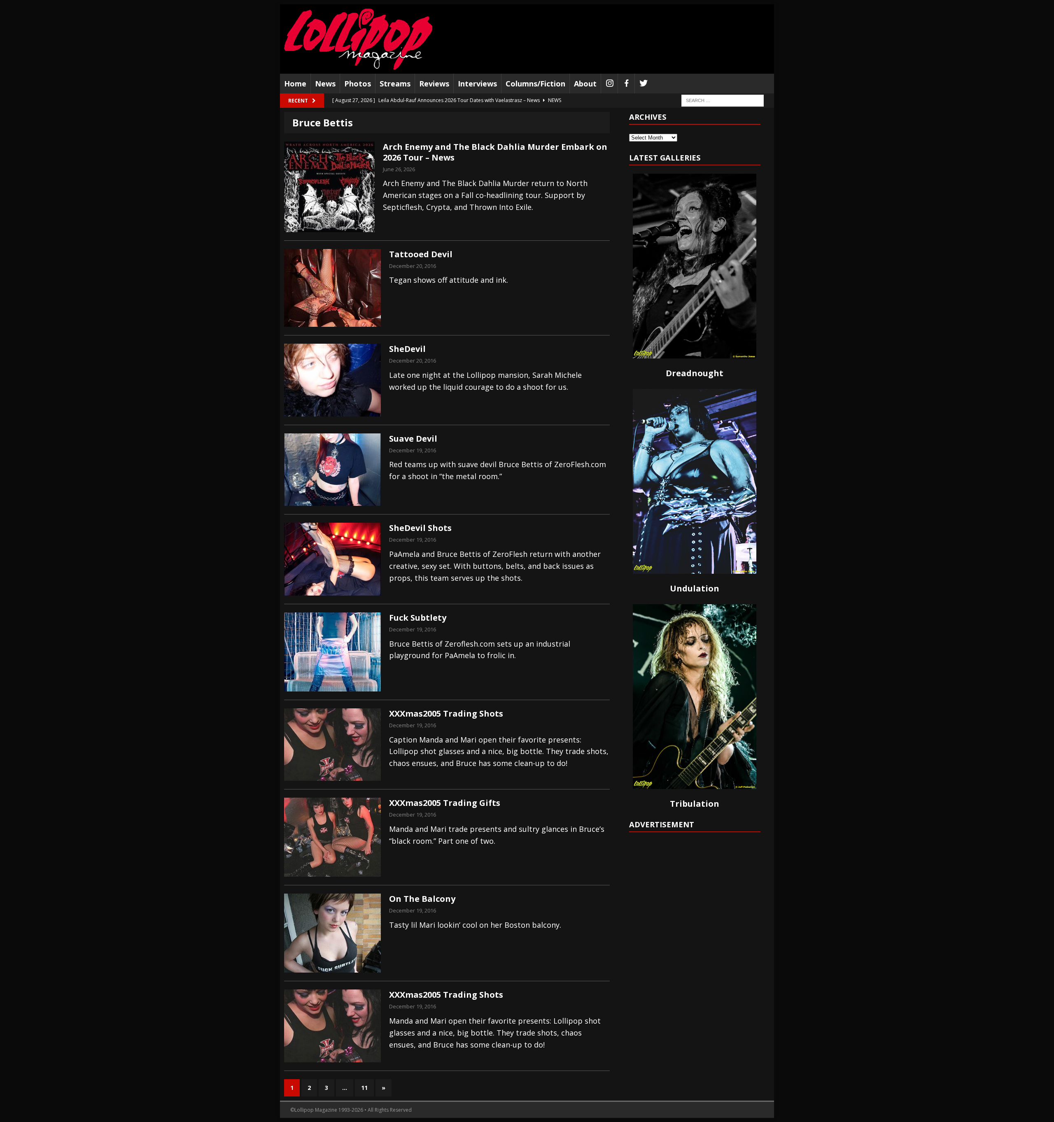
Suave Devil (413, 438)
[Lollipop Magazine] (358, 39)
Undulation (694, 588)
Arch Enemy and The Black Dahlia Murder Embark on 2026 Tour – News (495, 152)
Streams (395, 83)
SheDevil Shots (420, 527)
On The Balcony (422, 898)
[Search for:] (722, 100)
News (325, 83)
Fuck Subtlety (417, 617)
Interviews (477, 83)
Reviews (434, 83)
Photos (357, 83)
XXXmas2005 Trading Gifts (444, 802)
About (585, 83)
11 (364, 1088)
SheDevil (407, 348)
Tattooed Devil (420, 254)
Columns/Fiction (535, 83)
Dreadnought (694, 373)
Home (295, 83)
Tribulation (694, 803)
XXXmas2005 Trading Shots (446, 713)
